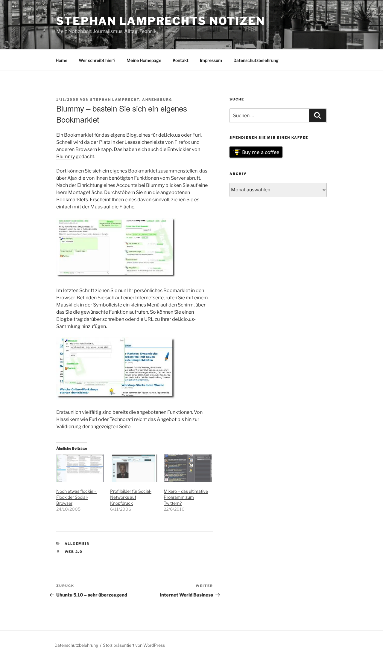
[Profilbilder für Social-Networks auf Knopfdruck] (134, 468)
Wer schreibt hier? (97, 60)
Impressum (211, 60)
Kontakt (181, 60)
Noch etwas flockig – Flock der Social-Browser (76, 497)
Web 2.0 (74, 552)
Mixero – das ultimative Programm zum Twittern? (186, 497)
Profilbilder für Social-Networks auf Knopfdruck (130, 497)
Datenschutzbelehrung (256, 60)
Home (61, 60)
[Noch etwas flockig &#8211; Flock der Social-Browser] (80, 468)
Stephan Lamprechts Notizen (160, 21)
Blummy (65, 156)
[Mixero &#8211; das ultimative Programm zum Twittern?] (188, 468)
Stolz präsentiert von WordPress (134, 645)
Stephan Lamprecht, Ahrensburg (131, 99)
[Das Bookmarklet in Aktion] (116, 398)
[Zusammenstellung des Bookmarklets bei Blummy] (116, 276)
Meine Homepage (144, 60)
